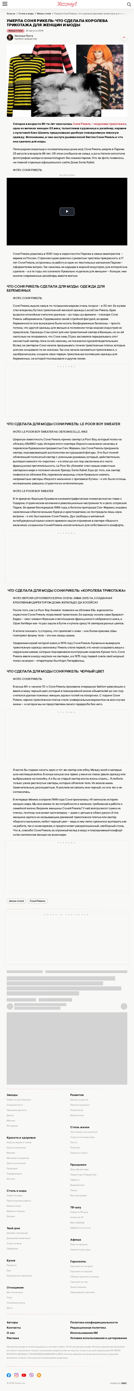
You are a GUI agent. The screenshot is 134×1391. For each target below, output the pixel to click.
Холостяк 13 (76, 1217)
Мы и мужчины (15, 1292)
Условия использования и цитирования (98, 1338)
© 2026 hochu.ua (16, 1383)
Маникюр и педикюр (18, 1158)
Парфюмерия (14, 1174)
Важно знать (77, 1115)
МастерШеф (77, 1223)
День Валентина (79, 1170)
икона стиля (16, 901)
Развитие (77, 1095)
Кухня (11, 1260)
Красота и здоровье (21, 1137)
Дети (9, 1308)
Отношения (15, 1287)
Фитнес (11, 1179)
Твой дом (13, 1228)
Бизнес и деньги (79, 1100)
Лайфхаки (12, 1249)
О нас (11, 1333)
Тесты (73, 1143)
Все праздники (78, 1196)
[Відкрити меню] (4, 3)
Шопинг (11, 1216)
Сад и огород (14, 1244)
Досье (10, 1115)
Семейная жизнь (16, 1303)
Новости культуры (80, 1250)
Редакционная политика (88, 1327)
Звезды (12, 1095)
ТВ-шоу (75, 1207)
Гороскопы (78, 1261)
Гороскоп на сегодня (81, 1266)
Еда (9, 1271)
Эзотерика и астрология (83, 1132)
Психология (76, 1110)
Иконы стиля (16, 31)
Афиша (75, 1239)
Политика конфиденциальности (94, 1322)
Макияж (11, 1153)
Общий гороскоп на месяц (84, 1277)
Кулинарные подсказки (19, 1276)
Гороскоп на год (79, 1282)
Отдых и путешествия (82, 1137)
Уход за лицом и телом (19, 1143)
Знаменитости (15, 1105)
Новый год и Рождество (83, 1175)
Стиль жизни (79, 1127)
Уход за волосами (16, 1148)
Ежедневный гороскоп (82, 1292)
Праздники (78, 1165)
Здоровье (12, 1169)
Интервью (12, 1126)
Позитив (74, 1148)
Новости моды (15, 1196)
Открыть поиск (129, 4)
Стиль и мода (16, 1191)
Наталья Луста (24, 36)
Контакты (14, 1327)
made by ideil (118, 1383)
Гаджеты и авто (79, 1153)
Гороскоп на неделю (81, 1272)
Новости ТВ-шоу (79, 1212)
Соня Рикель (37, 901)
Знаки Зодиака (78, 1287)
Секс (9, 1298)
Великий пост (77, 1185)
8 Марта (74, 1180)
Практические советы (19, 1201)
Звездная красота (17, 1110)
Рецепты (12, 1265)
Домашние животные (18, 1238)
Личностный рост (80, 1105)
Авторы (12, 1322)
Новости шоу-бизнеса (19, 1100)
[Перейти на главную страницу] (67, 4)
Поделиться (124, 37)
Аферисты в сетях (80, 1228)
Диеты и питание (16, 1163)
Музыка (11, 1121)
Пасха (73, 1190)
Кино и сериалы (79, 1245)
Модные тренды (16, 1211)
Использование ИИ (84, 1333)
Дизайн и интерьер (17, 1233)
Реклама (13, 1338)
